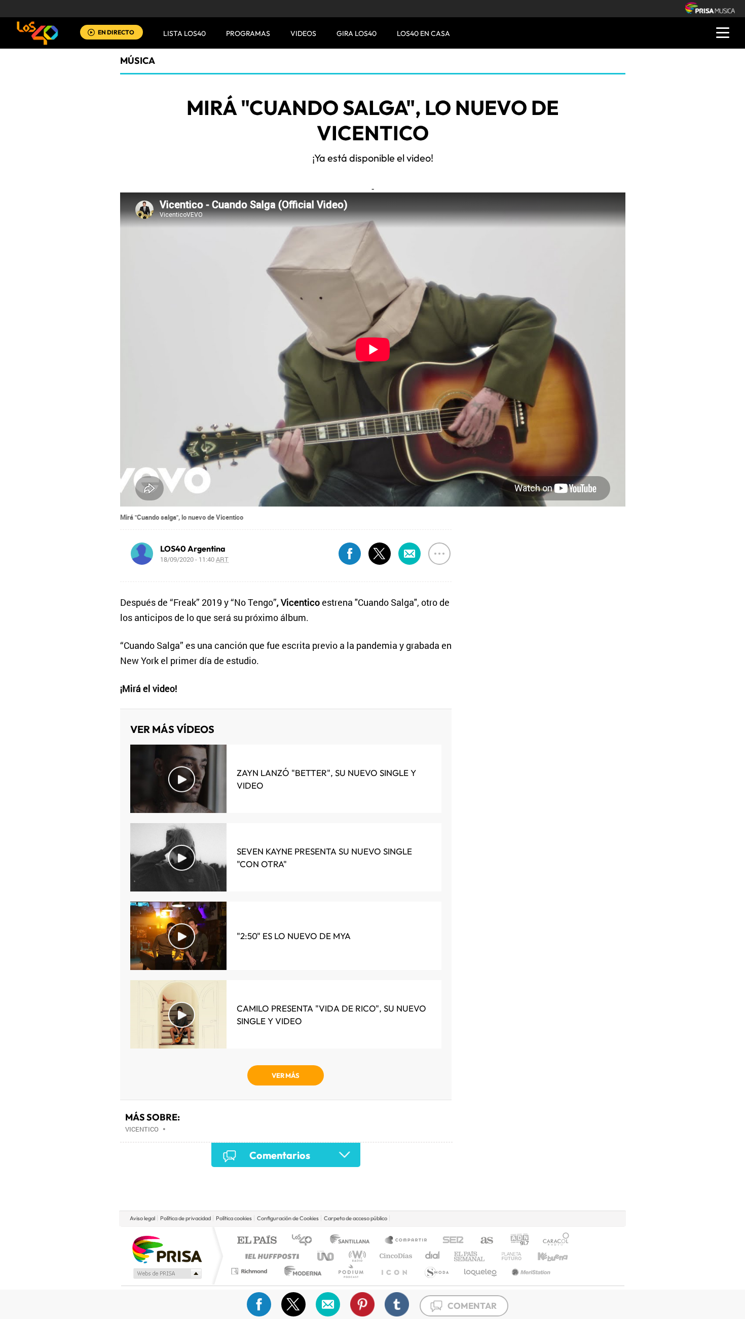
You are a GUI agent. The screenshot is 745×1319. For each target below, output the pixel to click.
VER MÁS (286, 1075)
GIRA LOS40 (357, 33)
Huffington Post (270, 1256)
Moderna (300, 1271)
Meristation (529, 1271)
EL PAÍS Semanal (470, 1256)
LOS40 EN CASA (423, 33)
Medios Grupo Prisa (166, 1273)
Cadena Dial (432, 1256)
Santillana (352, 1240)
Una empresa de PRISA (166, 1248)
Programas (248, 33)
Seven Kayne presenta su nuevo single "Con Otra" (324, 857)
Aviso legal (142, 1218)
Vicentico (142, 1129)
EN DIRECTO (116, 32)
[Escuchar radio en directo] (91, 33)
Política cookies (234, 1218)
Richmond (250, 1271)
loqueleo (481, 1271)
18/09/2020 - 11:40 (194, 559)
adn (515, 1240)
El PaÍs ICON (394, 1271)
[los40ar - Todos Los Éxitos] (37, 33)
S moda (436, 1271)
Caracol (553, 1240)
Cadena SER (450, 1240)
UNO (326, 1256)
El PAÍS (256, 1240)
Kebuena (544, 1256)
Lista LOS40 (184, 33)
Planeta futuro (507, 1256)
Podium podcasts (350, 1271)
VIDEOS (303, 33)
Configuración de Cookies (288, 1218)
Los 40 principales (305, 1240)
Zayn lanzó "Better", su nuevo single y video (326, 779)
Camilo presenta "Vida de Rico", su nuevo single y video (331, 1014)
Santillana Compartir (406, 1240)
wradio (355, 1256)
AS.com (482, 1240)
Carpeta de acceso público (355, 1218)
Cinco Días (394, 1256)
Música (137, 60)
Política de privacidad (185, 1218)
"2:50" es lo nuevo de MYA (294, 935)
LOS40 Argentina (193, 549)
